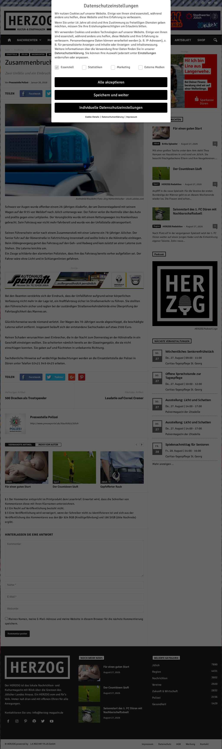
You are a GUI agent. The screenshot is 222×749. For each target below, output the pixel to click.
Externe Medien (154, 67)
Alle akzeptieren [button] (111, 82)
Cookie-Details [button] (92, 116)
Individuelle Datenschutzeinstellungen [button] (111, 107)
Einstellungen (147, 53)
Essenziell (67, 67)
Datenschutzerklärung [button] (113, 116)
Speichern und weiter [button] (111, 95)
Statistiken (95, 67)
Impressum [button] (131, 116)
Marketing (123, 67)
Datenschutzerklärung (69, 53)
